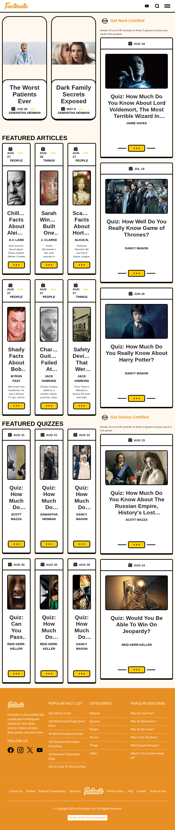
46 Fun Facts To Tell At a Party (67, 766)
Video (93, 753)
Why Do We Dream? (143, 721)
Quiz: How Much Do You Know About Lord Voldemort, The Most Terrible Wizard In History (137, 109)
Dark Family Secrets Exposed (73, 94)
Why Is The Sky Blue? (144, 737)
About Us (75, 791)
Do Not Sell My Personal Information (87, 817)
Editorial (95, 713)
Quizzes (94, 721)
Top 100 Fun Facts (60, 713)
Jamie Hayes (136, 123)
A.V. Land (16, 240)
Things (94, 745)
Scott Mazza (137, 519)
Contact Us (16, 791)
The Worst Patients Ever (24, 94)
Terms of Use (158, 791)
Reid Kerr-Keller (137, 644)
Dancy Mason (136, 248)
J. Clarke (49, 240)
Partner (30, 791)
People (94, 729)
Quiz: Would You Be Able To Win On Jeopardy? (137, 624)
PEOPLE (16, 160)
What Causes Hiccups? (145, 745)
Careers (141, 791)
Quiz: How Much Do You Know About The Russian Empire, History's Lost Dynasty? (136, 506)
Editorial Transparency (52, 791)
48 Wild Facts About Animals (66, 733)
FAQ (130, 791)
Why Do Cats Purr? (142, 713)
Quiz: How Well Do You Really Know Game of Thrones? (137, 228)
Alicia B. (82, 240)
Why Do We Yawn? (142, 729)
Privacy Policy (115, 791)
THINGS (49, 160)
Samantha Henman (25, 113)
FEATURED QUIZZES (32, 423)
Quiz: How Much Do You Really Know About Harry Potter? (136, 353)
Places (94, 737)
